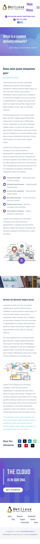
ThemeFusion (7, 534)
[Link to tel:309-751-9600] (14, 20)
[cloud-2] (20, 242)
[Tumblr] (19, 445)
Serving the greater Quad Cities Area (21, 16)
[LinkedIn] (29, 441)
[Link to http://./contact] (6, 17)
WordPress (34, 534)
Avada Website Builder (26, 531)
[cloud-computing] (20, 362)
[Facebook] (19, 441)
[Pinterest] (26, 445)
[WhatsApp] (35, 441)
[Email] (32, 445)
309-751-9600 (21, 19)
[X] (24, 441)
